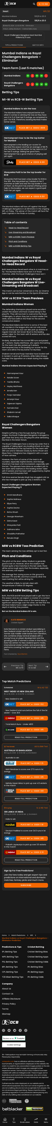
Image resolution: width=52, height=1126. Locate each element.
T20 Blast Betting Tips (12, 976)
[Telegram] (14, 1031)
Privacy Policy (9, 1003)
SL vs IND (43, 4)
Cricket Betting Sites (38, 951)
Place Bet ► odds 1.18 (32, 824)
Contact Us (7, 993)
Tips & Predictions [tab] (14, 45)
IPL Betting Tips (9, 951)
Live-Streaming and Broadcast (22, 232)
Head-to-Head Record (18, 228)
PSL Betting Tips (10, 961)
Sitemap (6, 1013)
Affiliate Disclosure (11, 998)
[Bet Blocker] (12, 1109)
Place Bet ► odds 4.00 (32, 162)
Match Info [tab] (38, 45)
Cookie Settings (14, 1045)
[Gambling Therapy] (15, 1101)
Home (4, 935)
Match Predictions (18, 935)
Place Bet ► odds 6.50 (32, 196)
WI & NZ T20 (42, 687)
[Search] (34, 4)
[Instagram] (25, 1031)
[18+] (4, 1101)
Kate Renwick (18, 619)
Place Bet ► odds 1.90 (32, 791)
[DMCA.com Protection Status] (34, 1109)
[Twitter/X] (9, 1031)
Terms (5, 1008)
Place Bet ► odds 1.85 (32, 718)
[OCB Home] (10, 4)
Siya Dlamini (22, 654)
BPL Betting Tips (10, 966)
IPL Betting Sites (35, 966)
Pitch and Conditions (18, 241)
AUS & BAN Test (41, 746)
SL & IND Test (42, 808)
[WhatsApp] (3, 1031)
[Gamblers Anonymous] (27, 1101)
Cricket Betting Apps (38, 956)
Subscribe (26, 885)
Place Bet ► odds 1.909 (32, 128)
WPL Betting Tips (10, 956)
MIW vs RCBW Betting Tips (20, 246)
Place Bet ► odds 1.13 (32, 763)
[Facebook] (20, 1031)
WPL (31, 935)
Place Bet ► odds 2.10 (32, 852)
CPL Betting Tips (10, 971)
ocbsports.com (8, 1061)
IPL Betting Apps (36, 971)
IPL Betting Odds (36, 976)
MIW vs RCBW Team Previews (21, 237)
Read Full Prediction (26, 737)
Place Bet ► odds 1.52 (32, 704)
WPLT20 (46, 11)
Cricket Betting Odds (38, 961)
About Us (6, 988)
